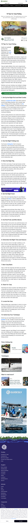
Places (11, 5)
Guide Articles (18, 5)
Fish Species (6, 5)
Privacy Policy (13, 518)
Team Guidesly (7, 37)
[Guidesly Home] (4, 1)
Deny (7, 521)
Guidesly (16, 509)
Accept (20, 521)
